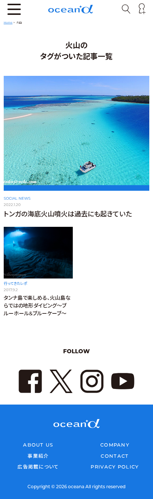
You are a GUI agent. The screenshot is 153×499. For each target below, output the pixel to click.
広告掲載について (38, 467)
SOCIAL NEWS (17, 198)
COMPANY (114, 445)
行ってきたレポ (15, 283)
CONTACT (114, 456)
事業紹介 (38, 456)
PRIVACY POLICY (115, 467)
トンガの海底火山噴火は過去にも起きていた (68, 214)
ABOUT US (38, 445)
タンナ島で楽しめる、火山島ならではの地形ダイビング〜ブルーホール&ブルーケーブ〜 (37, 305)
